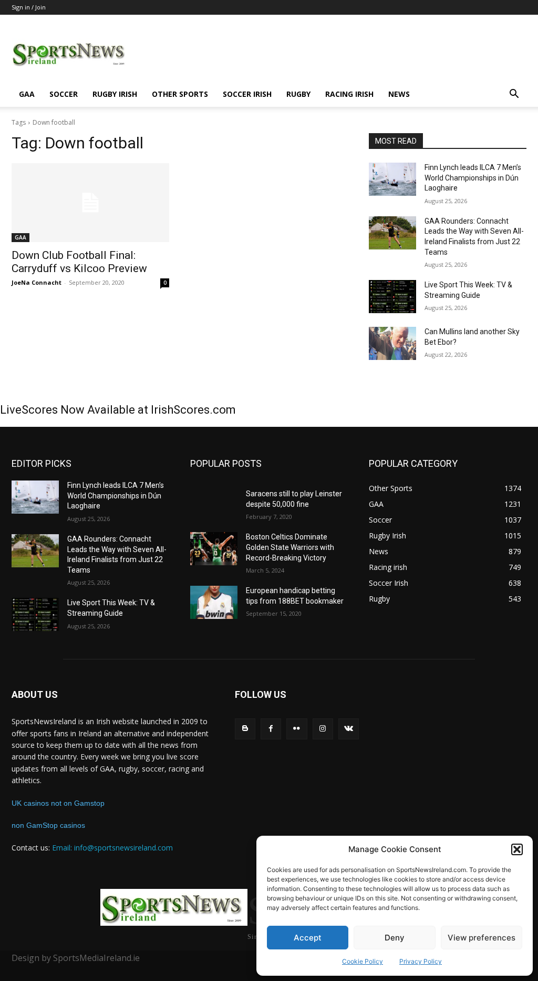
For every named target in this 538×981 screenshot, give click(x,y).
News (399, 94)
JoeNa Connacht (36, 282)
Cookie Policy (362, 961)
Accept (308, 938)
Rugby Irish (114, 94)
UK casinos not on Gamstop (58, 803)
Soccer (63, 94)
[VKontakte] (348, 728)
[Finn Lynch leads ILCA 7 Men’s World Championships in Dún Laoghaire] (392, 179)
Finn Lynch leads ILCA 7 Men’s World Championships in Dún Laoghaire (473, 177)
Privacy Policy (420, 961)
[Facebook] (271, 728)
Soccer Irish (247, 94)
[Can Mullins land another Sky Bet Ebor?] (392, 343)
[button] (517, 849)
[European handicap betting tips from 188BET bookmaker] (213, 602)
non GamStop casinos (48, 825)
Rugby (298, 94)
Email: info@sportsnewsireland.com (112, 848)
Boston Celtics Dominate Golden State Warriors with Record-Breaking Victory (290, 547)
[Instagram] (323, 728)
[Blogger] (245, 728)
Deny (395, 938)
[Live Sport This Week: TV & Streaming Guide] (392, 296)
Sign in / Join (29, 7)
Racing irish (349, 94)
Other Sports (180, 94)
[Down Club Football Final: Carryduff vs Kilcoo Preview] (90, 202)
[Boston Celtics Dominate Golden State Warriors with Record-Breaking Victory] (213, 548)
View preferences (481, 938)
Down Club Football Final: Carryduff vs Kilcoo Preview (79, 262)
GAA (27, 94)
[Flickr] (296, 728)
